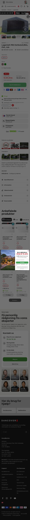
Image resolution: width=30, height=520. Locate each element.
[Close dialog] (28, 250)
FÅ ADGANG (22, 262)
